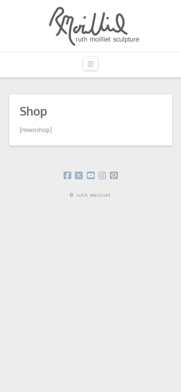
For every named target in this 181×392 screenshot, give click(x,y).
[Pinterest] (113, 175)
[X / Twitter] (79, 175)
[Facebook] (67, 175)
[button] (90, 63)
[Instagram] (102, 175)
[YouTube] (90, 175)
